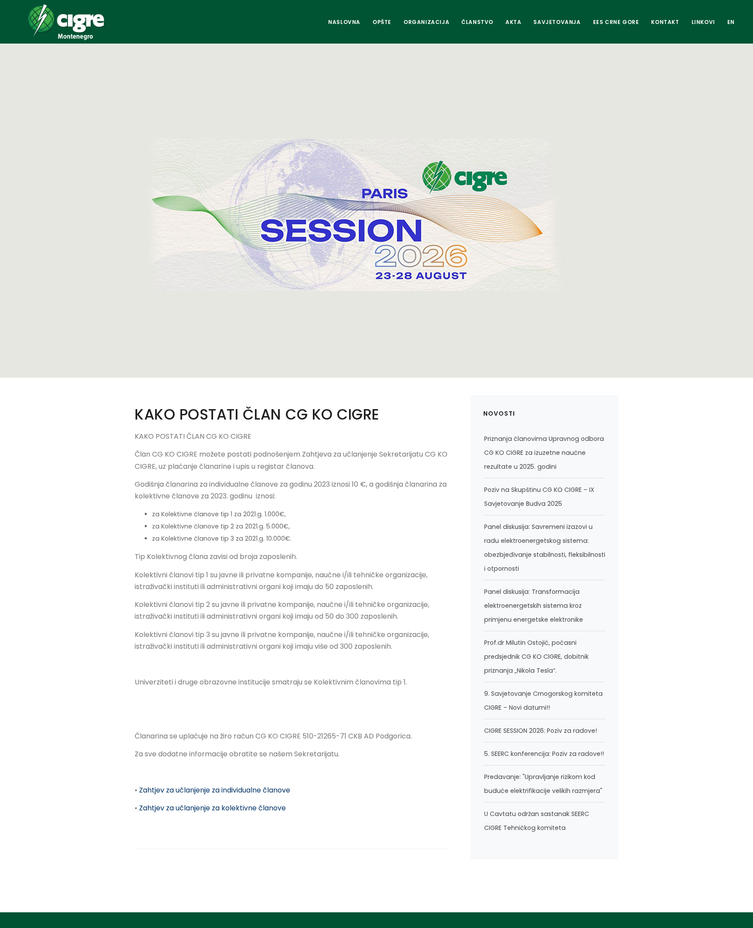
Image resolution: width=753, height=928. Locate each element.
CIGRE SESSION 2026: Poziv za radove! (540, 730)
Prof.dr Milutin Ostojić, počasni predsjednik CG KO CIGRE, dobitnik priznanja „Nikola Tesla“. (536, 656)
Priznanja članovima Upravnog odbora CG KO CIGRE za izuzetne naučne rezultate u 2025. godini (544, 452)
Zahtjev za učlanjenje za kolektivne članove (212, 808)
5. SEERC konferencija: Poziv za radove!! (544, 753)
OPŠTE (382, 22)
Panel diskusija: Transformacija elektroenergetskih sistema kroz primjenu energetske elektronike (533, 605)
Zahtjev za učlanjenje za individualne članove (214, 790)
